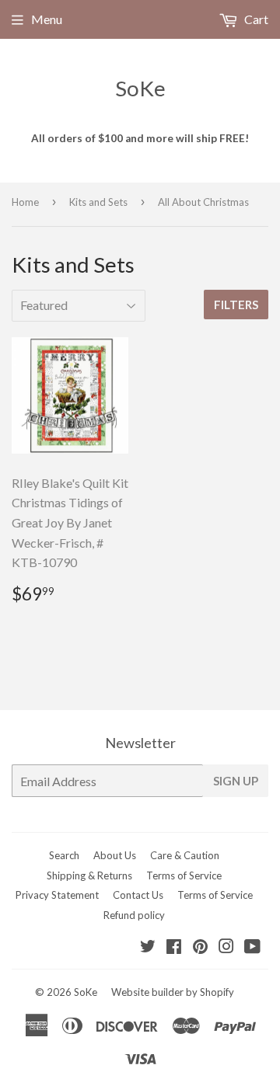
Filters (236, 305)
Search (64, 855)
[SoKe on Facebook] (174, 947)
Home (25, 202)
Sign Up (235, 781)
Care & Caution (184, 855)
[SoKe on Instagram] (226, 947)
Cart (255, 19)
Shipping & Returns (89, 875)
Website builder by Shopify (172, 992)
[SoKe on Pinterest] (200, 947)
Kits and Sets (98, 202)
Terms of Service (184, 875)
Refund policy (134, 915)
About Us (114, 855)
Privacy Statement (57, 895)
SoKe (140, 88)
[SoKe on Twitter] (148, 947)
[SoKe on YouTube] (252, 947)
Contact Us (138, 895)
